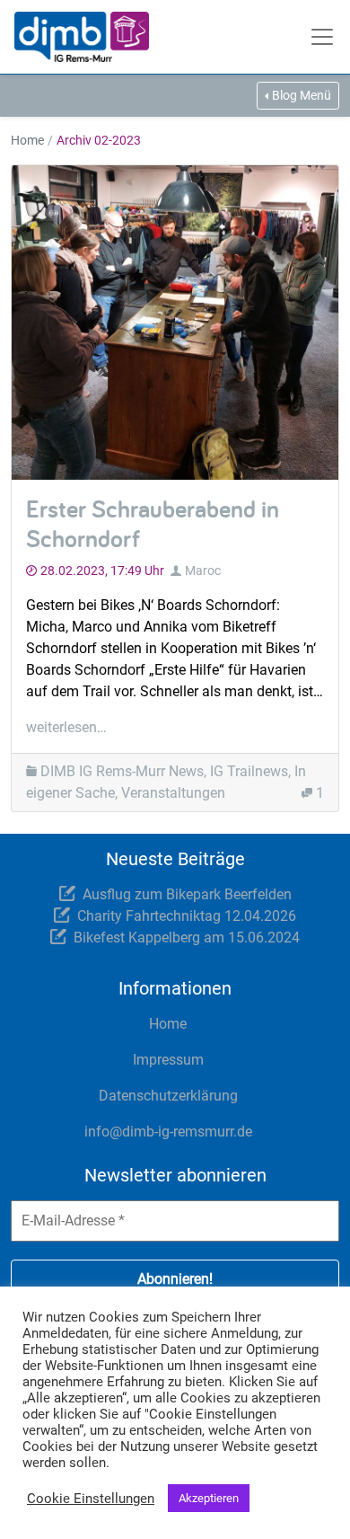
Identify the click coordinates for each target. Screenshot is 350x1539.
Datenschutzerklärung (168, 1095)
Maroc (203, 570)
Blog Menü (301, 95)
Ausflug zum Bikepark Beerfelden (187, 894)
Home (27, 140)
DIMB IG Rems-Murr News (122, 771)
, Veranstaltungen (170, 792)
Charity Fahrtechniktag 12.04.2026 (186, 915)
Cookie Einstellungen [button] (90, 1498)
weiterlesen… (66, 727)
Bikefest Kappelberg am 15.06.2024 (187, 937)
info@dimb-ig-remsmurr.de (168, 1131)
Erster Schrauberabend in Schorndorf (152, 523)
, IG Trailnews (246, 771)
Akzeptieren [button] (209, 1498)
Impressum (168, 1059)
